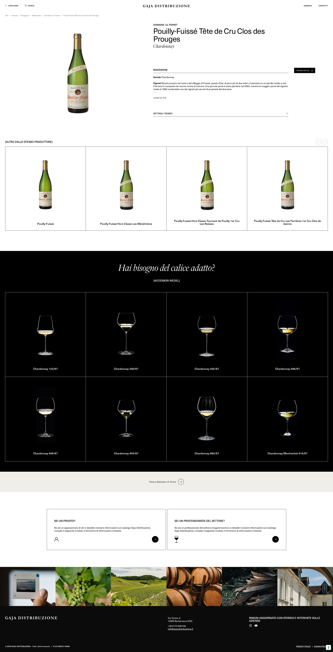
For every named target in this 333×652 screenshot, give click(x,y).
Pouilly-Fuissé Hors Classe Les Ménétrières (126, 224)
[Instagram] (250, 625)
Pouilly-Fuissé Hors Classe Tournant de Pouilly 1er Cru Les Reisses (206, 222)
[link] (28, 586)
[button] (318, 141)
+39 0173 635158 (177, 626)
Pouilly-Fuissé (45, 224)
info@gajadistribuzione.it (180, 629)
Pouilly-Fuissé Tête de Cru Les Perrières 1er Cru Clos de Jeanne (287, 222)
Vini (6, 15)
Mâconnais (36, 15)
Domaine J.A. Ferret (52, 15)
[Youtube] (256, 625)
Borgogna (25, 15)
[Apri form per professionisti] (275, 539)
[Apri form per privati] (155, 539)
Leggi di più (159, 97)
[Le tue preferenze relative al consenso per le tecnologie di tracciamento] (328, 647)
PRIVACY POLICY (303, 646)
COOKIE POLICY (321, 646)
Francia (14, 15)
